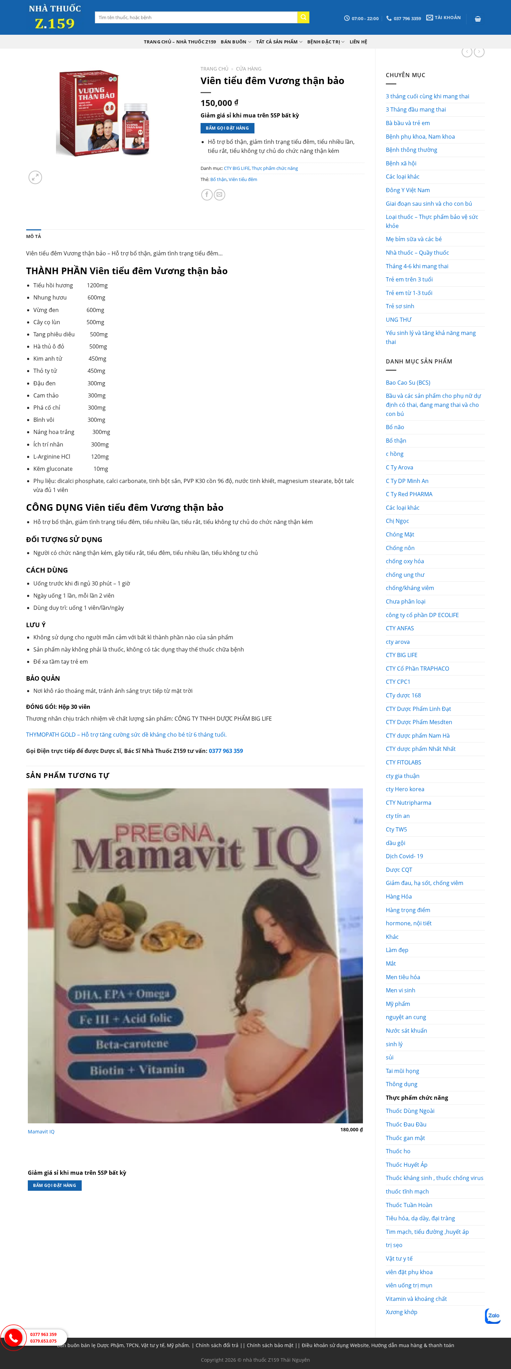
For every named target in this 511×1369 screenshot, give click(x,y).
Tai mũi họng (402, 1071)
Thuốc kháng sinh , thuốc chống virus (435, 1178)
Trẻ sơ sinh (400, 306)
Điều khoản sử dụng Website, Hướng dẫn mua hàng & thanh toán (378, 1345)
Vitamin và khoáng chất (416, 1299)
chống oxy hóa (405, 561)
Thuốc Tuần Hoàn (409, 1205)
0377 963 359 (226, 751)
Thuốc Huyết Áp (407, 1165)
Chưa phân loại (405, 601)
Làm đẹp (397, 950)
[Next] (52, 173)
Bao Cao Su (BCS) (408, 382)
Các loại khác (403, 176)
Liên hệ (358, 42)
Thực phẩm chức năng (417, 1097)
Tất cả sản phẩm (277, 42)
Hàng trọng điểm (408, 910)
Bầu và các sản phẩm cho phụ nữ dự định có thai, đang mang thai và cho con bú (433, 404)
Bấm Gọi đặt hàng (227, 128)
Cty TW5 (396, 829)
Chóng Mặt (400, 534)
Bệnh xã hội (401, 163)
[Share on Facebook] (207, 194)
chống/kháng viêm (410, 588)
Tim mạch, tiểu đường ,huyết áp (427, 1232)
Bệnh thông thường (411, 150)
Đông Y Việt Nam (408, 190)
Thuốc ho (398, 1151)
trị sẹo (394, 1245)
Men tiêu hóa (403, 977)
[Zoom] (35, 177)
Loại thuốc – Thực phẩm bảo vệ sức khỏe (432, 221)
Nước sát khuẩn (406, 1030)
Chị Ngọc (397, 521)
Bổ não (395, 427)
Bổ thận (396, 440)
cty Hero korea (405, 789)
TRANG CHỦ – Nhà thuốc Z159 (180, 42)
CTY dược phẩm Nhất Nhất (421, 749)
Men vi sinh (400, 990)
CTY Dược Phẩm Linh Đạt (418, 709)
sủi (390, 1057)
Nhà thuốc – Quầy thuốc (417, 252)
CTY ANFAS (400, 628)
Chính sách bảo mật (270, 1345)
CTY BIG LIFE (401, 655)
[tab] (33, 236)
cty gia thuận (403, 776)
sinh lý (394, 1044)
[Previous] (29, 1212)
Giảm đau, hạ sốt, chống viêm (424, 883)
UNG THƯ (398, 319)
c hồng (395, 454)
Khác (392, 937)
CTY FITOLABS (403, 762)
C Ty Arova (399, 467)
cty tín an (398, 816)
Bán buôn (233, 42)
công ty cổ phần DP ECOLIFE (422, 615)
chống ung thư (405, 575)
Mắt (391, 963)
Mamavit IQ (41, 1132)
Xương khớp (401, 1312)
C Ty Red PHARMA (409, 494)
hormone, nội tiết (409, 923)
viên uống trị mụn (409, 1285)
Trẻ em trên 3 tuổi (409, 279)
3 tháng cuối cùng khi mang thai (427, 96)
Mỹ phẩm (398, 1004)
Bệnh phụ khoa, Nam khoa (420, 136)
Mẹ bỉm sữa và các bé (414, 239)
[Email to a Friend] (219, 194)
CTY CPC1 (398, 682)
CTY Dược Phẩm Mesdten (419, 722)
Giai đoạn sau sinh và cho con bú (429, 203)
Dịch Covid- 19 (404, 856)
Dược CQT (399, 870)
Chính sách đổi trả (217, 1345)
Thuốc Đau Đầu (406, 1124)
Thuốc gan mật (405, 1138)
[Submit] (303, 17)
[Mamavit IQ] (195, 955)
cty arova (398, 642)
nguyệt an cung (406, 1017)
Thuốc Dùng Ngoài (410, 1111)
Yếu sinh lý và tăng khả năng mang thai (431, 337)
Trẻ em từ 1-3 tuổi (409, 293)
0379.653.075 (43, 1341)
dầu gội (395, 843)
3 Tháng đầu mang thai (416, 109)
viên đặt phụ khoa (409, 1272)
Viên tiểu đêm (243, 179)
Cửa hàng (248, 68)
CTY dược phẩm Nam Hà (418, 735)
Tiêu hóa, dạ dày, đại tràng (420, 1218)
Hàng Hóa (399, 896)
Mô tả (33, 236)
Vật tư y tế (399, 1258)
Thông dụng (401, 1084)
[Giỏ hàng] (478, 19)
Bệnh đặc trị (323, 42)
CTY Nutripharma (408, 802)
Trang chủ (214, 68)
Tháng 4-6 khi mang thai (417, 266)
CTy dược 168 (403, 695)
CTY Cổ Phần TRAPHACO (417, 668)
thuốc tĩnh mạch (407, 1191)
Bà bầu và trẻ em (408, 123)
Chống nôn (400, 548)
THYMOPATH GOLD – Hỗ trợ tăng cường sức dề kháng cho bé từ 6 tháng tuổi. (126, 734)
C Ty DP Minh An (407, 481)
